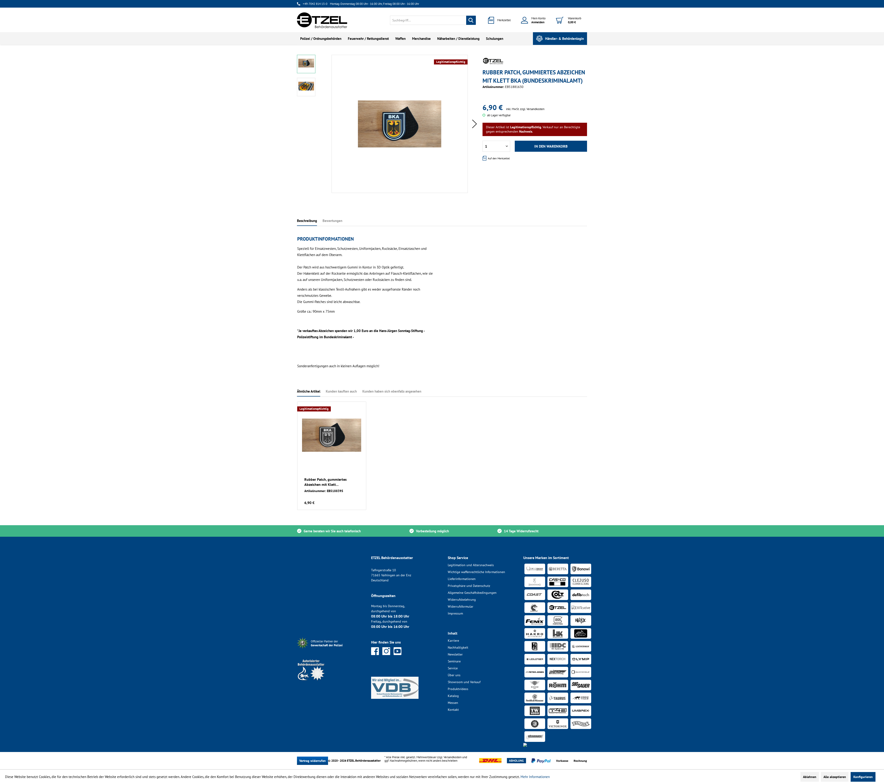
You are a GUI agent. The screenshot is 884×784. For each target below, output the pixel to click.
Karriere (453, 640)
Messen (453, 703)
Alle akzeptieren (834, 777)
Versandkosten (453, 757)
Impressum (455, 613)
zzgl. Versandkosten (532, 109)
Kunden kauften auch (341, 391)
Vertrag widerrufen (312, 761)
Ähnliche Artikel (308, 391)
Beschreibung (307, 221)
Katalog (453, 696)
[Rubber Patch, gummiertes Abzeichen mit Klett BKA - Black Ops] (331, 435)
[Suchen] (471, 20)
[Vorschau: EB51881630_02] (306, 87)
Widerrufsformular (460, 606)
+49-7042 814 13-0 (315, 4)
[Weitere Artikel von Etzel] (493, 61)
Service (453, 668)
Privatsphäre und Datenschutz (469, 586)
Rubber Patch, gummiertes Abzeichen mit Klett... (325, 482)
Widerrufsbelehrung (462, 599)
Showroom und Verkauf (464, 682)
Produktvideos (458, 689)
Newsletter (455, 654)
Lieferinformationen (462, 579)
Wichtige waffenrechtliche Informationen (476, 572)
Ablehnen (809, 777)
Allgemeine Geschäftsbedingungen (472, 593)
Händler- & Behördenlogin (564, 38)
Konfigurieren (863, 777)
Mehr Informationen (535, 777)
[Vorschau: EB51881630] (306, 64)
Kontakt (453, 710)
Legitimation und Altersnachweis (471, 565)
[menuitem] (433, 20)
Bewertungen (332, 221)
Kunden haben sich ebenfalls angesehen (391, 391)
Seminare (454, 661)
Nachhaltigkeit (458, 647)
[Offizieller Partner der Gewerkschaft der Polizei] (330, 649)
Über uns (454, 675)
